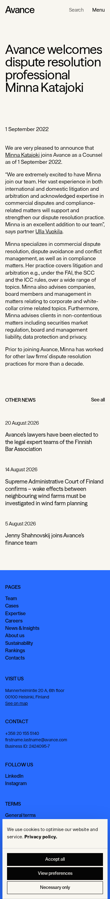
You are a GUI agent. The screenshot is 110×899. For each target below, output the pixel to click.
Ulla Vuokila (48, 231)
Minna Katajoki (22, 155)
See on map (16, 703)
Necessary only (55, 887)
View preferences (55, 873)
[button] (98, 10)
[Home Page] (20, 10)
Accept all (55, 859)
